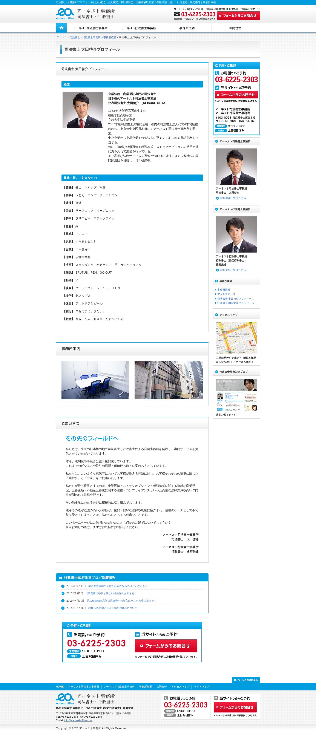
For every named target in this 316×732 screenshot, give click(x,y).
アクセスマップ (226, 294)
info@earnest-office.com (78, 720)
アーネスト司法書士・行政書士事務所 (79, 37)
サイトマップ (201, 686)
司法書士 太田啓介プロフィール (235, 298)
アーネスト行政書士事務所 (234, 209)
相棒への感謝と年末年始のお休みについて (112, 607)
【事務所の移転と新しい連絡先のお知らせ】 (111, 593)
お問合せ (161, 686)
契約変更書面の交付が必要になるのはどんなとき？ (118, 586)
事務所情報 (223, 289)
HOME (60, 686)
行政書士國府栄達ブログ (233, 371)
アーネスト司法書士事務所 (234, 141)
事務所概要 (109, 37)
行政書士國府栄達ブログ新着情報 (90, 577)
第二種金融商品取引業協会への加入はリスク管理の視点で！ (121, 600)
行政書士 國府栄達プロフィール (235, 303)
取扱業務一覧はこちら (233, 198)
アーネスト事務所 (90, 728)
